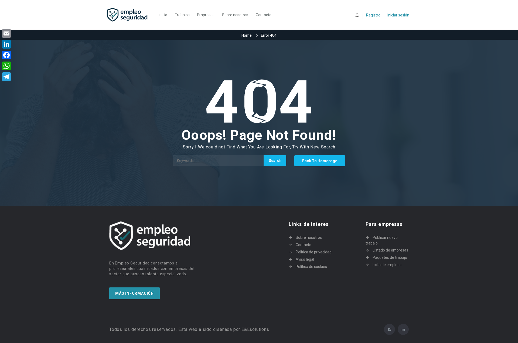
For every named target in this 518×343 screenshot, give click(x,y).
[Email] (6, 33)
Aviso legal (305, 259)
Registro (373, 15)
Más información (134, 293)
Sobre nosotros (235, 15)
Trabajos (182, 15)
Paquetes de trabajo (390, 257)
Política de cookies (311, 266)
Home (246, 35)
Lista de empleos (387, 265)
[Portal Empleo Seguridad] (130, 15)
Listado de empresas (390, 250)
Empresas (205, 15)
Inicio (163, 15)
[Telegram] (6, 76)
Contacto (263, 15)
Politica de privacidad (314, 252)
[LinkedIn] (6, 44)
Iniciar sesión (398, 15)
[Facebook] (6, 55)
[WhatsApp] (6, 65)
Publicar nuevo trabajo (382, 240)
